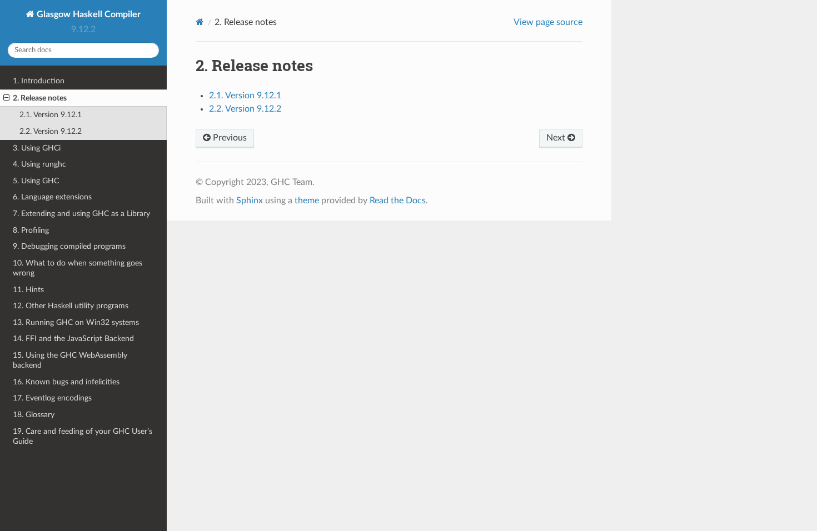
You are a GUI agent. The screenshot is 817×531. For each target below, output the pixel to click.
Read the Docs (398, 200)
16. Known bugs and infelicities (66, 382)
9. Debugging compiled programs (69, 246)
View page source (548, 22)
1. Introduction (38, 81)
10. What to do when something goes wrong (77, 268)
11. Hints (28, 289)
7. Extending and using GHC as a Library (81, 213)
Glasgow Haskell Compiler (87, 14)
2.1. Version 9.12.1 (50, 115)
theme (307, 200)
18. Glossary (33, 414)
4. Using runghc (39, 164)
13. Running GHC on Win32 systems (76, 322)
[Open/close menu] (6, 98)
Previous (229, 137)
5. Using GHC (36, 181)
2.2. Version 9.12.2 (50, 131)
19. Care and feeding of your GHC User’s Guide (82, 436)
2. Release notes (40, 98)
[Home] (200, 22)
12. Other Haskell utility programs (70, 306)
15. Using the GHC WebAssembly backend (70, 360)
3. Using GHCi (37, 148)
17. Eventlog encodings (52, 398)
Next (556, 137)
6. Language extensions (52, 197)
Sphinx (249, 200)
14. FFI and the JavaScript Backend (73, 338)
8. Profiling (31, 230)
